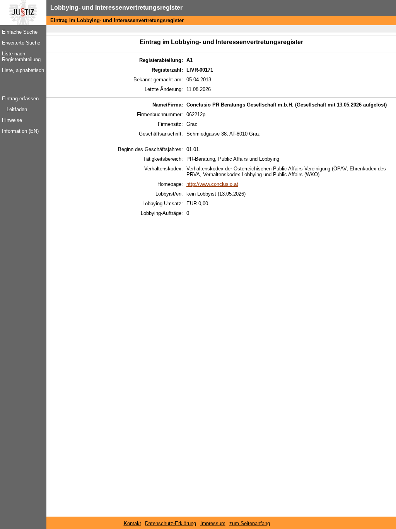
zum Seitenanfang (249, 523)
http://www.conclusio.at (212, 184)
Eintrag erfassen (20, 98)
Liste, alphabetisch (23, 70)
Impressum (212, 523)
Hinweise (12, 120)
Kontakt (132, 523)
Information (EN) (20, 131)
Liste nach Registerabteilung (21, 56)
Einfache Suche (20, 32)
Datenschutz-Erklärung (170, 523)
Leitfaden (17, 109)
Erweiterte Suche (21, 43)
